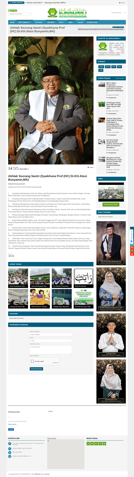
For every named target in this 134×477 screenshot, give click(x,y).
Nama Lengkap (35, 332)
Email (31, 338)
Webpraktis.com (39, 474)
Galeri (80, 22)
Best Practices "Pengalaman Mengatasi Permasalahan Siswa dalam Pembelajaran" (40, 306)
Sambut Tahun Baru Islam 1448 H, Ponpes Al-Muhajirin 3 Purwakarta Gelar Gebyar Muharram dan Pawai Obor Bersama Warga (114, 124)
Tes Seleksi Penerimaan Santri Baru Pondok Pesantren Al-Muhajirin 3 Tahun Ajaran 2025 (62, 286)
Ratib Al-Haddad (80, 286)
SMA (119, 66)
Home (12, 22)
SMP (113, 66)
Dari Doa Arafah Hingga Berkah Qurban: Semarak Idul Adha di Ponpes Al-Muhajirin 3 (114, 143)
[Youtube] (104, 443)
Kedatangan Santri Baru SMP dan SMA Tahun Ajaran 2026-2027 (56, 2)
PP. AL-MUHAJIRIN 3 (21, 169)
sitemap (47, 474)
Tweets (50, 411)
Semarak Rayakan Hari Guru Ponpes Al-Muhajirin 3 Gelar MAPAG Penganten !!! (40, 286)
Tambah (11, 429)
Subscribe (13, 10)
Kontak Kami (92, 22)
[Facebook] (88, 443)
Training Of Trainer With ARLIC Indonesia (19, 306)
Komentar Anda (35, 344)
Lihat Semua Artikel (119, 78)
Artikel (121, 28)
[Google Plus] (96, 443)
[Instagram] (100, 443)
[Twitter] (92, 443)
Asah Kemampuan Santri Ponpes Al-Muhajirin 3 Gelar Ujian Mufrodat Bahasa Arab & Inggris (19, 286)
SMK (100, 70)
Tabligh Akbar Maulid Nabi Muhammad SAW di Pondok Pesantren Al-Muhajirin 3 (62, 306)
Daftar (123, 2)
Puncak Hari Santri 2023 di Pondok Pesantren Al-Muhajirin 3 (84, 306)
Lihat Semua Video (111, 204)
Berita (108, 66)
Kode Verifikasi (34, 355)
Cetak (12, 256)
